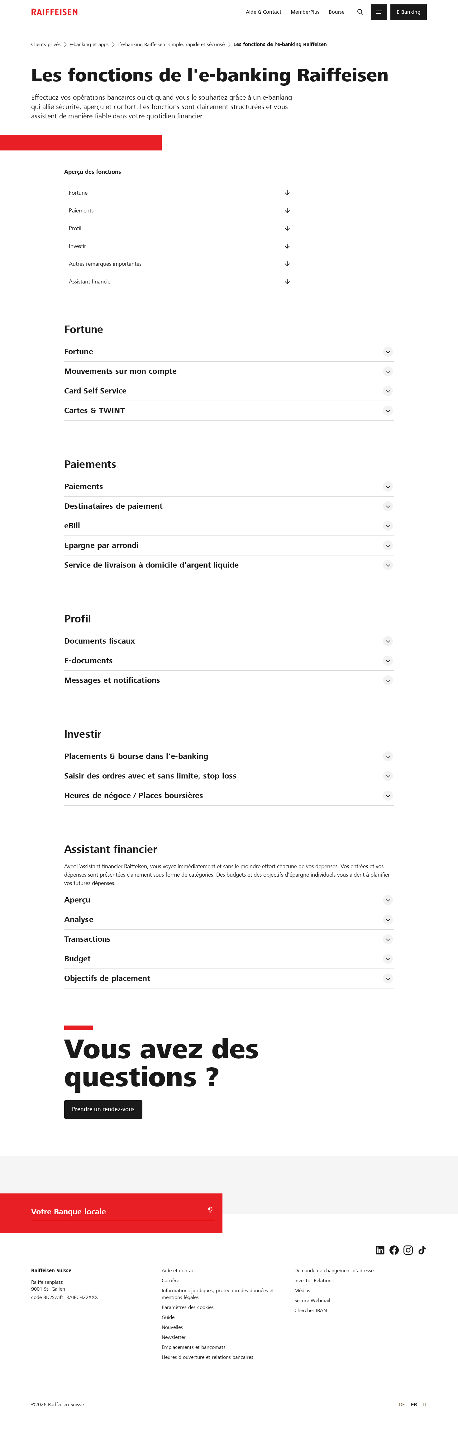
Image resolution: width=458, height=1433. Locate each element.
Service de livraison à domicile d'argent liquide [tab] (151, 564)
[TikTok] (422, 1250)
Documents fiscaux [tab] (99, 640)
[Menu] (379, 12)
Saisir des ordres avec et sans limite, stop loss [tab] (150, 775)
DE (402, 1404)
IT (425, 1404)
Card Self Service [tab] (95, 390)
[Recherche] (360, 12)
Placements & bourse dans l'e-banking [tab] (136, 756)
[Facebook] (394, 1250)
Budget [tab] (77, 958)
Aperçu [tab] (77, 899)
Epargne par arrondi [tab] (101, 545)
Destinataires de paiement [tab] (113, 506)
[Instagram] (408, 1250)
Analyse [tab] (78, 919)
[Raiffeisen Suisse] (54, 12)
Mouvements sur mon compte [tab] (120, 371)
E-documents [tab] (88, 660)
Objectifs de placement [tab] (107, 978)
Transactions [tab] (87, 939)
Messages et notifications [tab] (112, 680)
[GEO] (210, 1210)
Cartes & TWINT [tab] (94, 410)
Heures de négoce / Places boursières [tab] (133, 795)
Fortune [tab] (78, 351)
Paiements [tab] (83, 486)
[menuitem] (263, 12)
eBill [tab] (72, 525)
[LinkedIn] (380, 1250)
